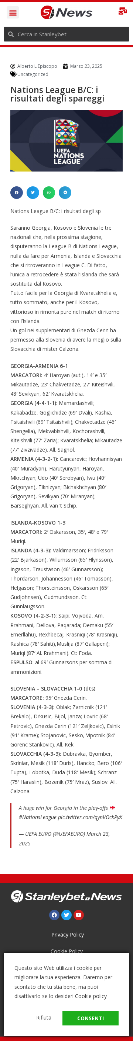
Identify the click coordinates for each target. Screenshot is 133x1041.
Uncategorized (32, 74)
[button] (13, 12)
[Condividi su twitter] (33, 192)
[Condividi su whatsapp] (49, 192)
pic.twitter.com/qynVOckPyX (90, 817)
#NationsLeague (38, 817)
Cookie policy (91, 996)
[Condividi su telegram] (65, 192)
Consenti (90, 1018)
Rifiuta (43, 1017)
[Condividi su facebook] (16, 192)
